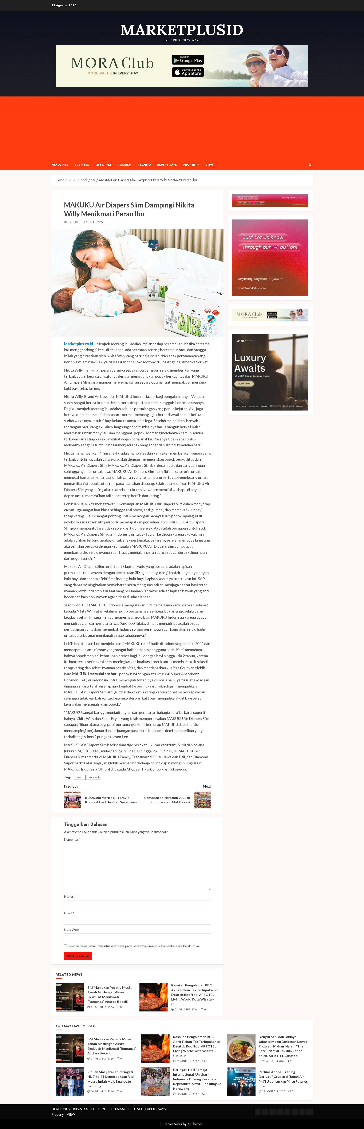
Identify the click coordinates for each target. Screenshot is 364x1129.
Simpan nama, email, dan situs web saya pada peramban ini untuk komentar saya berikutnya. (133, 946)
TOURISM (124, 165)
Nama (69, 896)
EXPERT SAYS (167, 165)
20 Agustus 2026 (273, 1061)
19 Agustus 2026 (273, 1091)
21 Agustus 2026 (102, 1007)
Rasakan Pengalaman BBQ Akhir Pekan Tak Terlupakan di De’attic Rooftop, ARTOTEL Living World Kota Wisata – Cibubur (194, 994)
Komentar (72, 839)
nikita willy (94, 777)
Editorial (73, 222)
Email (69, 913)
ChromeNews (172, 1124)
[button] (310, 165)
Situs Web (71, 929)
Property (191, 165)
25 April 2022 (94, 222)
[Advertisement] (182, 128)
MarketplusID (182, 29)
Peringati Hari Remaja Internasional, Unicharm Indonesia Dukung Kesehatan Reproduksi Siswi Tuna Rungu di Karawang (197, 1078)
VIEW (209, 165)
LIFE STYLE (103, 165)
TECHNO (144, 165)
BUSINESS (82, 165)
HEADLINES (59, 165)
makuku (79, 777)
